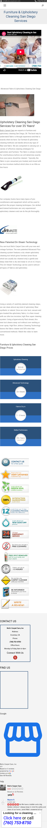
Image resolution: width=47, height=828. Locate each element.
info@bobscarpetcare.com (11, 1)
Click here (12, 818)
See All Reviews (6, 775)
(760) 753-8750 (42, 1)
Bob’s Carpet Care (7, 130)
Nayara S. (11, 799)
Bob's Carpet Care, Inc (8, 764)
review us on (4, 773)
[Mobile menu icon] (4, 5)
